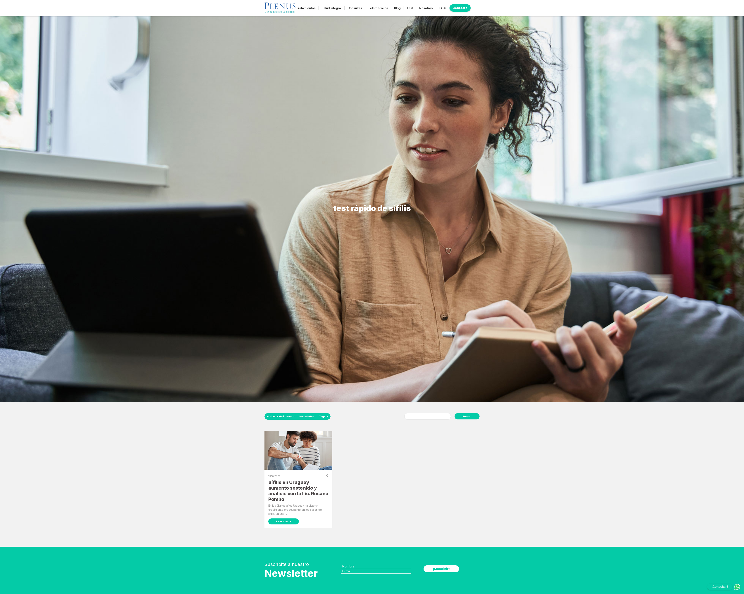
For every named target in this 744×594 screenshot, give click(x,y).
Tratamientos (306, 8)
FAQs (443, 8)
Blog (397, 8)
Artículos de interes (280, 416)
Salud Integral (332, 8)
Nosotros (426, 8)
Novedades (306, 416)
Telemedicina (378, 8)
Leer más (282, 521)
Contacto (460, 8)
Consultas (355, 8)
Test (410, 8)
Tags (322, 416)
